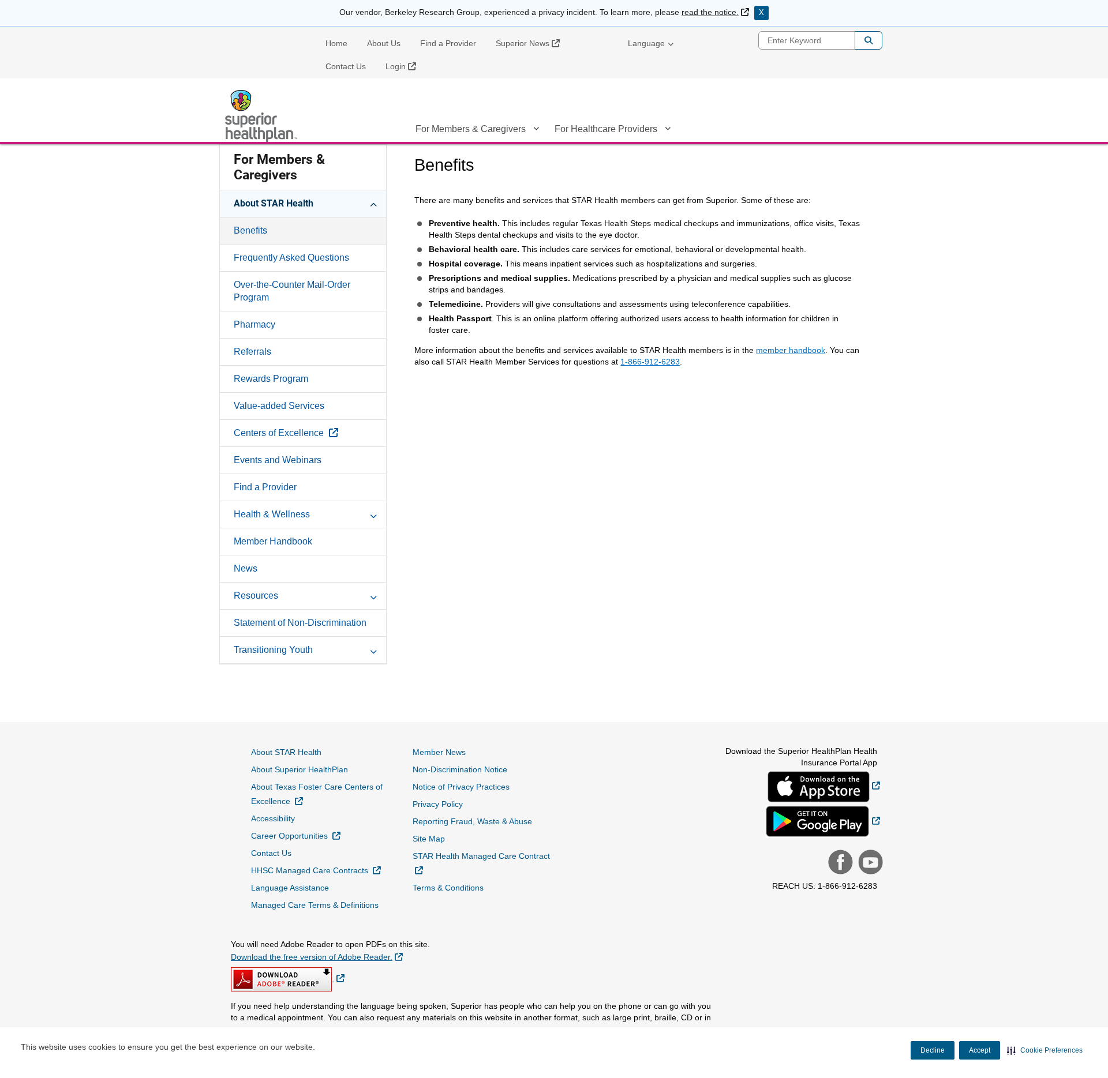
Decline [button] (932, 1050)
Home (336, 43)
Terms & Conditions (448, 887)
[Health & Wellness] (373, 514)
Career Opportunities (295, 835)
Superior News (532, 43)
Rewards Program (271, 379)
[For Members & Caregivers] (536, 131)
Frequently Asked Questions (291, 257)
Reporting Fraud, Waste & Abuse (472, 821)
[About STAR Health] (373, 203)
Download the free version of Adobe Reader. (317, 956)
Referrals (252, 351)
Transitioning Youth (273, 650)
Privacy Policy (438, 804)
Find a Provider (448, 43)
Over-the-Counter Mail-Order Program (292, 291)
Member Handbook (273, 541)
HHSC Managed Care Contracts (316, 870)
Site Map (429, 838)
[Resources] (373, 595)
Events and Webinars (277, 460)
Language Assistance (290, 887)
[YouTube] (869, 863)
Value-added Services (279, 406)
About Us (383, 43)
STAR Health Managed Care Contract (481, 862)
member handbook (790, 350)
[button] (1045, 1050)
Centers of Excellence (310, 432)
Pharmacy (254, 324)
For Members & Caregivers (470, 129)
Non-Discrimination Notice (460, 769)
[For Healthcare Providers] (668, 131)
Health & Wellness (272, 514)
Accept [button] (979, 1050)
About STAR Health (273, 203)
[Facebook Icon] (839, 863)
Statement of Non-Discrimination (300, 623)
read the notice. (715, 12)
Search (868, 40)
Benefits (250, 230)
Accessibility (273, 818)
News (245, 568)
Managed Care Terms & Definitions (315, 905)
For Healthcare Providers (606, 129)
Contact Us (345, 66)
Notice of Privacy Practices (461, 786)
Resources (256, 595)
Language (646, 43)
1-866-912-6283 (650, 361)
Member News (439, 752)
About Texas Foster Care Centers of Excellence (317, 794)
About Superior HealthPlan (299, 769)
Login (405, 66)
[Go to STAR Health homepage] (262, 116)
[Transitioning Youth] (373, 649)
